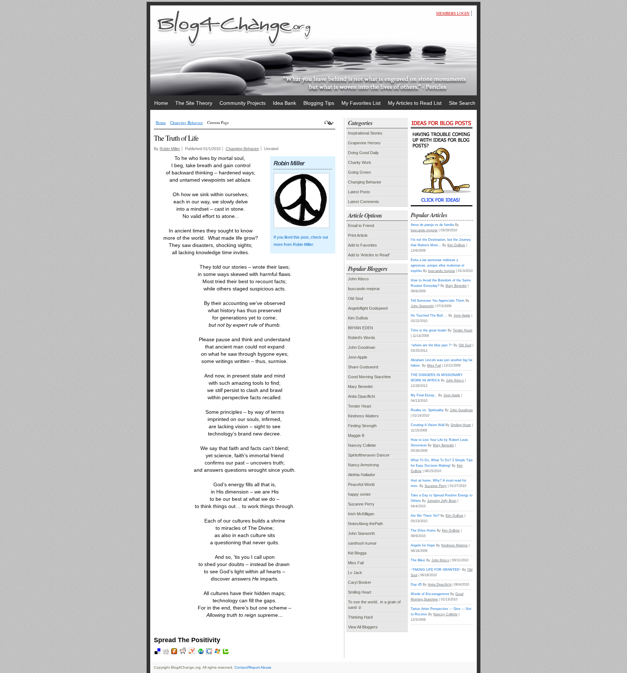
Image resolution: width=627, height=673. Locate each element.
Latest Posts (359, 192)
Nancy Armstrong (363, 465)
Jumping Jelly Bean (441, 501)
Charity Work (359, 162)
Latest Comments (363, 201)
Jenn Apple (357, 357)
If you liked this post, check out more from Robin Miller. (301, 241)
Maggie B (356, 435)
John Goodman (361, 347)
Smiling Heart (359, 592)
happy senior (359, 494)
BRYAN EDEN (360, 328)
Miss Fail (356, 563)
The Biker (418, 560)
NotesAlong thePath (365, 523)
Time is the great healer (429, 330)
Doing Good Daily (363, 152)
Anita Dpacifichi (361, 396)
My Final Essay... (424, 395)
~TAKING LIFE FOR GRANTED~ (436, 569)
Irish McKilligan (361, 514)
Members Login (453, 13)
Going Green (359, 172)
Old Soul (355, 298)
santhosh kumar (362, 543)
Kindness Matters (363, 416)
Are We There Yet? (425, 515)
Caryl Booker (359, 582)
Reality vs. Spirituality (427, 410)
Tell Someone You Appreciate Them (437, 300)
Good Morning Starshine (369, 377)
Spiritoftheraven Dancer (369, 455)
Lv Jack (355, 572)
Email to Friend (361, 225)
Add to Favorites (362, 245)
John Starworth (361, 533)
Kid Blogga (357, 553)
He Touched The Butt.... (429, 315)
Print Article (358, 235)
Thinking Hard (360, 617)
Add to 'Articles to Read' (369, 255)
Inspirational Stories (365, 133)
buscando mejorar (364, 288)
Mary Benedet (360, 386)
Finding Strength (362, 426)
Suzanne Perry (361, 504)
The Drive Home (423, 530)
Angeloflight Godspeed (368, 308)
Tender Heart (359, 406)
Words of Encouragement (430, 594)
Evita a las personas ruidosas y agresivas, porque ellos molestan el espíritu (437, 265)
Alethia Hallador (361, 474)
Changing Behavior (186, 122)
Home (161, 122)
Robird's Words (361, 337)
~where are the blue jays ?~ (431, 345)
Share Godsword (363, 367)
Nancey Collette (362, 445)
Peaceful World (361, 484)
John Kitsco (358, 279)
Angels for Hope (423, 545)
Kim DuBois (358, 318)
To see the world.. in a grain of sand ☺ (374, 605)
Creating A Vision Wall (427, 425)
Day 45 (416, 584)
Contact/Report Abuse (252, 667)
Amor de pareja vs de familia (432, 225)
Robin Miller (170, 148)
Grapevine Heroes (364, 143)
